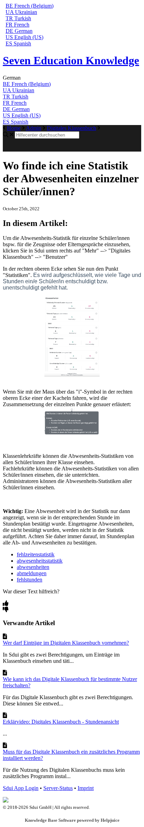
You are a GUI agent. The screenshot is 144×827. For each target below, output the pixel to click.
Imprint (86, 788)
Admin (33, 128)
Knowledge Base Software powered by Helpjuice (72, 820)
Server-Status (58, 788)
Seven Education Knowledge (71, 60)
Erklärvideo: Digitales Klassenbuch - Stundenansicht (61, 722)
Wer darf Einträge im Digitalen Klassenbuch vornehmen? (66, 643)
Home (14, 128)
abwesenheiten (33, 567)
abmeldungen (31, 573)
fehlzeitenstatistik (36, 554)
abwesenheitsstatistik (40, 561)
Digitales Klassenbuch (71, 128)
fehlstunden (29, 580)
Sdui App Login (20, 788)
